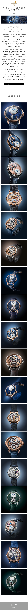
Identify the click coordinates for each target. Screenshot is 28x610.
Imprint (14, 607)
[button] (14, 13)
